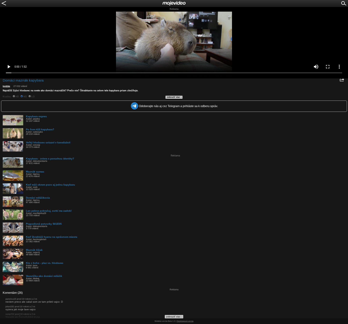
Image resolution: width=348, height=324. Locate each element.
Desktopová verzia (185, 321)
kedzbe (6, 86)
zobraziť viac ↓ (174, 97)
